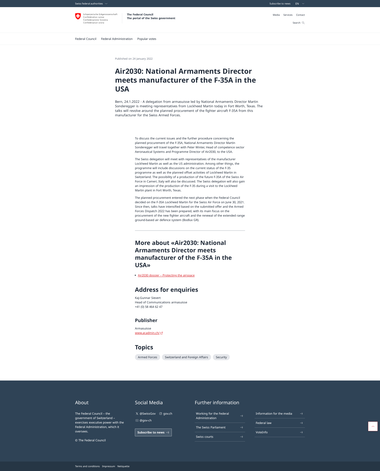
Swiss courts (204, 437)
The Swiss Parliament (210, 427)
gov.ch (167, 414)
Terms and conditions (87, 466)
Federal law (263, 423)
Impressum (108, 466)
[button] (86, 39)
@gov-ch (146, 420)
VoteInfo (262, 432)
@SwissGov (148, 414)
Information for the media (274, 414)
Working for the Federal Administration (212, 416)
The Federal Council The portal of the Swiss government (151, 16)
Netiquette (123, 466)
